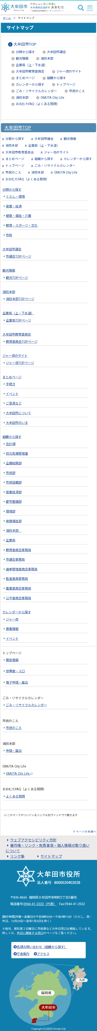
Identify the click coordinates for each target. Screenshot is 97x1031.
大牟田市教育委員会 (30, 71)
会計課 (10, 444)
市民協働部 (14, 483)
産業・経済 (14, 206)
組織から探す (56, 78)
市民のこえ (77, 91)
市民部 (10, 473)
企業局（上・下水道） (31, 65)
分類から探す (25, 52)
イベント (12, 394)
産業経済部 (14, 492)
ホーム (7, 18)
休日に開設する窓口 (30, 933)
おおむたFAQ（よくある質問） (38, 104)
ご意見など (14, 403)
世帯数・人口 (15, 671)
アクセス (43, 954)
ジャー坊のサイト (68, 71)
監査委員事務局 (17, 579)
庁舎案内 (23, 954)
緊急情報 (12, 660)
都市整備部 (14, 502)
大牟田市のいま (17, 423)
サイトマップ (51, 856)
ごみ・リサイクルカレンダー (36, 91)
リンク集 (17, 856)
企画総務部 (14, 463)
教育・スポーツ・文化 (21, 226)
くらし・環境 (15, 197)
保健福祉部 (14, 521)
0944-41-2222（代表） (39, 904)
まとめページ (25, 78)
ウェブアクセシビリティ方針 (33, 840)
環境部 (10, 511)
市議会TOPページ (18, 257)
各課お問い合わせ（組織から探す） (42, 947)
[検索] (81, 8)
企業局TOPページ (18, 320)
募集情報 (12, 629)
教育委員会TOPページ (21, 342)
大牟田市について (18, 413)
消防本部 (47, 59)
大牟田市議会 (56, 52)
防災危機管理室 (17, 454)
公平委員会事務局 (18, 598)
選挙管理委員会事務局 (21, 569)
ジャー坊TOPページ (20, 363)
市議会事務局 (15, 560)
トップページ (65, 85)
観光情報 (22, 59)
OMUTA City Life (52, 98)
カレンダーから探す (30, 85)
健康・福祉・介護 (18, 216)
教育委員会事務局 (18, 550)
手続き (10, 384)
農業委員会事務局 (18, 589)
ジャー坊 (12, 619)
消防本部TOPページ (20, 299)
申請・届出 (14, 751)
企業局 (10, 540)
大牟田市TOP (25, 44)
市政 (9, 235)
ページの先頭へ (86, 831)
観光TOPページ (17, 278)
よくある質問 (15, 796)
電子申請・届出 (17, 683)
